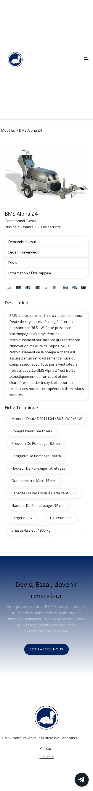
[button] (86, 59)
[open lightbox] (46, 177)
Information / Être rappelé (29, 273)
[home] (15, 59)
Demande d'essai (22, 241)
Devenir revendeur (23, 252)
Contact (46, 748)
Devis (12, 262)
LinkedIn (47, 756)
